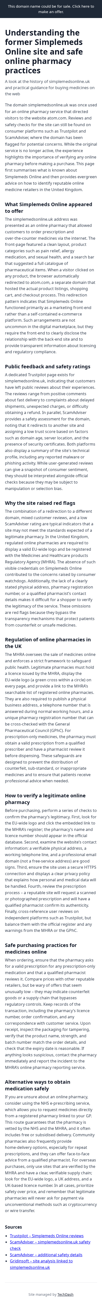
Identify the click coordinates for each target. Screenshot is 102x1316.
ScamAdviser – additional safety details (46, 1254)
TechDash (65, 1294)
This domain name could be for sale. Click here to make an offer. (51, 9)
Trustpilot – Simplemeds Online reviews (47, 1235)
